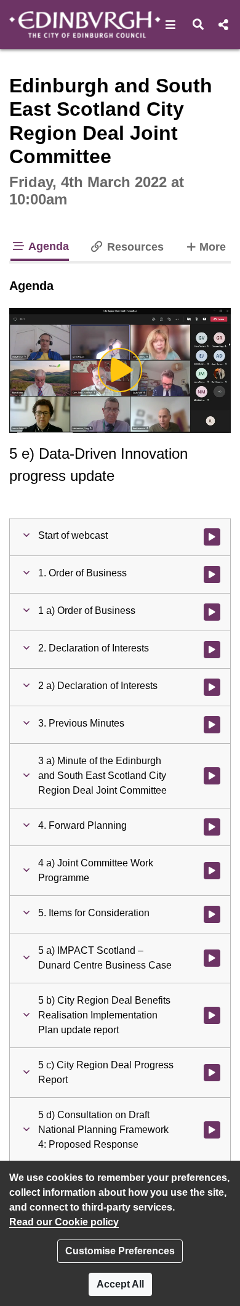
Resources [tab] (134, 247)
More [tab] (212, 246)
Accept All (120, 1284)
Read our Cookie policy (64, 1222)
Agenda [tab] (47, 246)
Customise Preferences (120, 1251)
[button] (170, 25)
